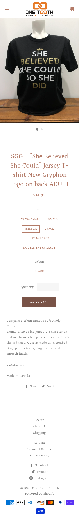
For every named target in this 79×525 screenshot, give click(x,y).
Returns (39, 443)
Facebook (41, 465)
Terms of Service (39, 449)
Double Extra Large (39, 248)
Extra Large (39, 238)
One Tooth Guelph (45, 488)
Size (40, 210)
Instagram (42, 478)
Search (40, 420)
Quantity (27, 287)
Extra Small (31, 219)
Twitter (42, 472)
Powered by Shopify (39, 494)
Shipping (39, 433)
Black (39, 271)
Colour (39, 262)
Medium (31, 229)
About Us (39, 426)
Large (49, 229)
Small (53, 219)
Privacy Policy (40, 455)
